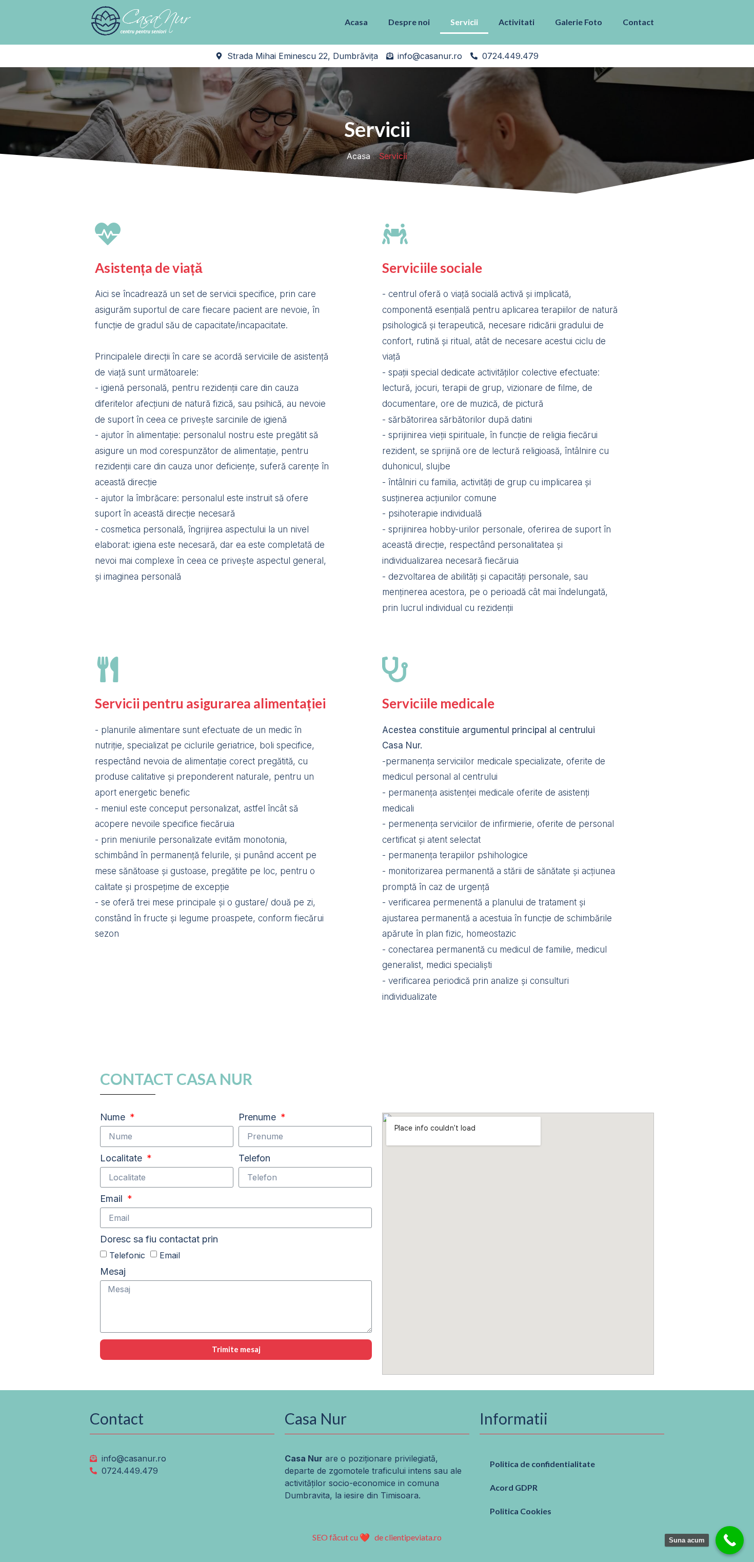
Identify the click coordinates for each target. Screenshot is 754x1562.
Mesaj (113, 1272)
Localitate (122, 1158)
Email (112, 1199)
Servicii (464, 22)
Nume (114, 1117)
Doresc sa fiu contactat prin (159, 1239)
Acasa (356, 22)
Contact (638, 22)
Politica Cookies (520, 1511)
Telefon (254, 1158)
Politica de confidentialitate (542, 1464)
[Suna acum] (730, 1540)
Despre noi (409, 22)
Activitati (516, 22)
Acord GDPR (514, 1487)
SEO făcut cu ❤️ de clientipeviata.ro (377, 1537)
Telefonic (127, 1255)
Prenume (259, 1117)
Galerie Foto (578, 22)
